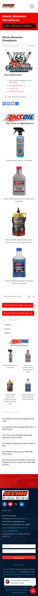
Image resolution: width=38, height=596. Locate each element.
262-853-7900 (13, 531)
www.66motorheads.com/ (16, 91)
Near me (31, 45)
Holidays (7, 325)
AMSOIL (7, 333)
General (7, 329)
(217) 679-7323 (13, 88)
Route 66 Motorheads (13, 75)
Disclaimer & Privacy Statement (13, 574)
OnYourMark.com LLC (20, 519)
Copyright (6, 569)
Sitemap (28, 574)
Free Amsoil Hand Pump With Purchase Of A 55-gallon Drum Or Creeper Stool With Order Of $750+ (18, 462)
